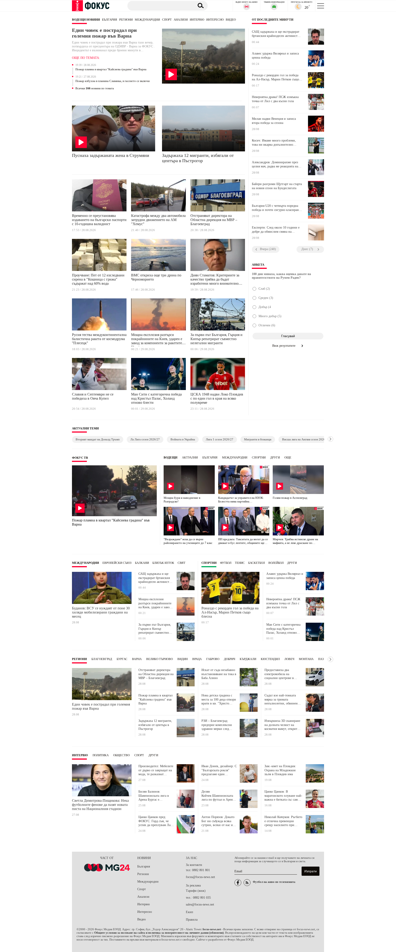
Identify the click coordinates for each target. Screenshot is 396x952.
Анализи (181, 19)
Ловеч (289, 659)
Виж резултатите (284, 345)
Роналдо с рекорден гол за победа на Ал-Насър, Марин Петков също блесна (275, 77)
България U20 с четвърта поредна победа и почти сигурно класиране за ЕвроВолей (276, 208)
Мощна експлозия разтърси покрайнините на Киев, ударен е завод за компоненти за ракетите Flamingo (156, 339)
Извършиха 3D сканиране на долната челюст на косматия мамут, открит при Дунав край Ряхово (282, 725)
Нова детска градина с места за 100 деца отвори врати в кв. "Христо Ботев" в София (218, 699)
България (109, 19)
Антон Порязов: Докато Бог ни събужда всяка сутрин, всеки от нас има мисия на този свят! (218, 821)
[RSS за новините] (247, 882)
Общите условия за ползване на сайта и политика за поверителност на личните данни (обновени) (159, 932)
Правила (192, 919)
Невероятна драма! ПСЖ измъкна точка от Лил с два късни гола (275, 99)
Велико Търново (159, 659)
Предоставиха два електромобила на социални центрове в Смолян (279, 674)
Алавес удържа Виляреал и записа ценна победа (275, 55)
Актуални (190, 457)
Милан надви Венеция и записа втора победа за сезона (274, 121)
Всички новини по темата (94, 88)
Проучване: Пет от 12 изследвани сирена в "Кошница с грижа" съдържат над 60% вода (98, 279)
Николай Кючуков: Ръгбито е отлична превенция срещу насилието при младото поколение (283, 821)
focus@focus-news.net (200, 877)
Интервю (197, 19)
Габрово (212, 659)
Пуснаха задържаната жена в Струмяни (110, 155)
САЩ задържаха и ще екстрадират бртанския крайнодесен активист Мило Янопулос (275, 34)
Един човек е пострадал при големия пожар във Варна (104, 33)
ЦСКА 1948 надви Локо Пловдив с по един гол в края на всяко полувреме (216, 398)
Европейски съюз (117, 563)
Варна (137, 659)
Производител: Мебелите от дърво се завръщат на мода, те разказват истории (155, 770)
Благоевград (101, 659)
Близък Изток (163, 563)
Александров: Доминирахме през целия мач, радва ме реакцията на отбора (275, 164)
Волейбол (276, 563)
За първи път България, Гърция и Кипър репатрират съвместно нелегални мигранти (216, 339)
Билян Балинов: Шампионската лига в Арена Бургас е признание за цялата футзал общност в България (153, 796)
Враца (197, 659)
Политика (101, 755)
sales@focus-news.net (200, 904)
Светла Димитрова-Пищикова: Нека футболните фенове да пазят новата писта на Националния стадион (100, 805)
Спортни (259, 457)
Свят (181, 563)
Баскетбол (256, 563)
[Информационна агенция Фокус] (237, 882)
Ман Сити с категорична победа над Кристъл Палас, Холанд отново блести (156, 398)
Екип (189, 912)
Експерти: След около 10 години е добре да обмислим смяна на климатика (276, 230)
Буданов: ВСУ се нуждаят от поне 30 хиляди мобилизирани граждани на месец (101, 612)
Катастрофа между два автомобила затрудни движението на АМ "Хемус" (158, 220)
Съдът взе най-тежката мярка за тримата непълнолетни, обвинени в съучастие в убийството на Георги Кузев (283, 699)
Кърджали (248, 659)
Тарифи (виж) (196, 890)
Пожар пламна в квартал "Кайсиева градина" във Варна (110, 69)
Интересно (215, 19)
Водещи (170, 457)
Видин (182, 659)
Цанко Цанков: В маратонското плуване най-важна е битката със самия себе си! (283, 796)
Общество (121, 755)
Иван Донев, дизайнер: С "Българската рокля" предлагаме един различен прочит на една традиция (219, 770)
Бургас (122, 659)
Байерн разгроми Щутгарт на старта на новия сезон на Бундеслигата (277, 186)
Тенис (240, 563)
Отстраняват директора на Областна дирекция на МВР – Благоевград (213, 220)
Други (275, 457)
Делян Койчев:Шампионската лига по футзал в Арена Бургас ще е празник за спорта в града (217, 796)
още (287, 457)
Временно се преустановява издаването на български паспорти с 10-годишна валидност (99, 220)
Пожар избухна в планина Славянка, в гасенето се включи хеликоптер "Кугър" (112, 81)
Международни (147, 19)
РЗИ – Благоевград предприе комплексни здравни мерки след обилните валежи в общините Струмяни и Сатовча (217, 725)
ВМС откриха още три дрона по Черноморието (156, 277)
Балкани (142, 563)
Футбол (225, 563)
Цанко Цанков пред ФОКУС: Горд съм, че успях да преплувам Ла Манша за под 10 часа (154, 821)
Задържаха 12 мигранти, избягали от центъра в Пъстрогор (198, 158)
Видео (231, 19)
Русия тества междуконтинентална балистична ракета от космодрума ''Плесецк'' (99, 339)
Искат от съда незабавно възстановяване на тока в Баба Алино (218, 674)
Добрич (229, 659)
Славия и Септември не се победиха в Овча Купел (92, 396)
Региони (126, 19)
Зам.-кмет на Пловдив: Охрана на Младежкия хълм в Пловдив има (280, 770)
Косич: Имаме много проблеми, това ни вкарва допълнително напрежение (274, 143)
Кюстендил (270, 659)
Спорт (167, 19)
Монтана (306, 659)
